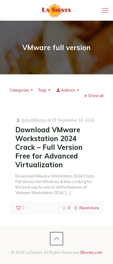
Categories (19, 90)
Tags (42, 90)
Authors (68, 90)
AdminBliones (33, 120)
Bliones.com (91, 252)
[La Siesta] (56, 10)
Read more (89, 207)
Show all (95, 95)
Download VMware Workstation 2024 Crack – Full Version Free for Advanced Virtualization (49, 147)
